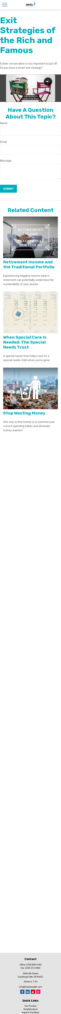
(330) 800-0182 (34, 964)
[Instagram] (38, 992)
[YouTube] (33, 992)
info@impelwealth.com (30, 987)
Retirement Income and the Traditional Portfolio (28, 264)
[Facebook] (22, 992)
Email (3, 141)
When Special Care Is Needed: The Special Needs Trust (24, 342)
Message (6, 160)
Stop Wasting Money (24, 413)
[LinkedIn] (27, 992)
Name (4, 123)
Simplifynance (30, 1009)
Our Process (31, 1006)
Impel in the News (30, 1012)
